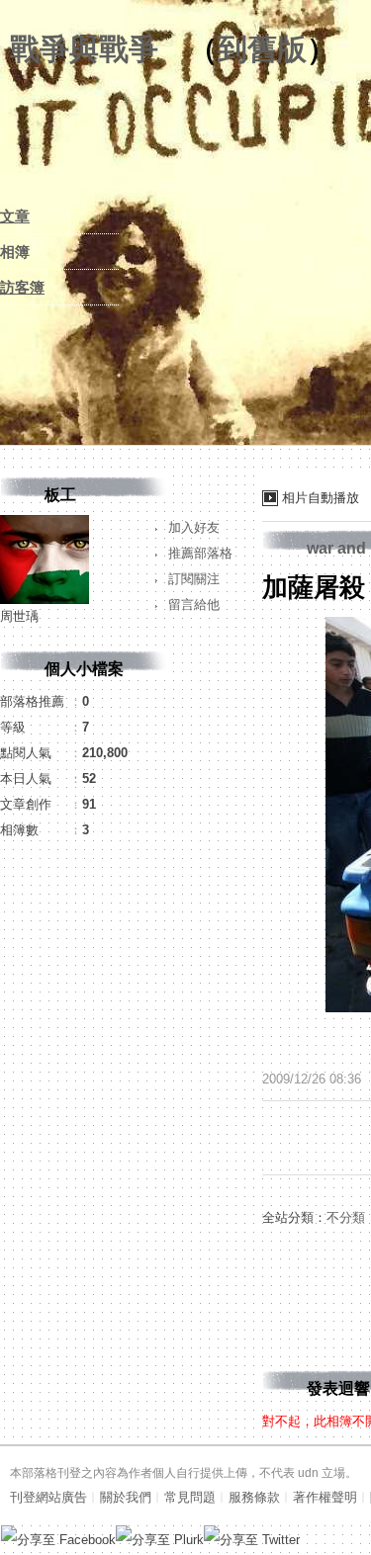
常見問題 (190, 1497)
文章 (15, 216)
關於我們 (125, 1497)
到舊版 (262, 49)
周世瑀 (19, 616)
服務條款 (254, 1497)
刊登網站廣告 (48, 1497)
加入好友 (194, 527)
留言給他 (194, 604)
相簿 (15, 251)
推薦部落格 (200, 553)
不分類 (345, 1217)
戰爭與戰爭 (84, 49)
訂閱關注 (194, 578)
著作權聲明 (325, 1497)
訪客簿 (22, 287)
